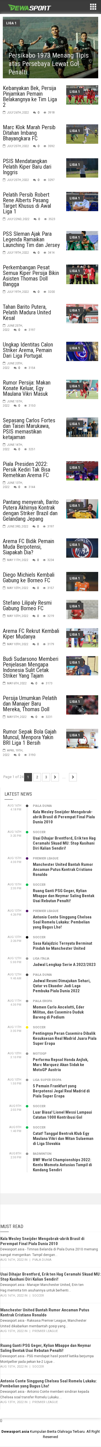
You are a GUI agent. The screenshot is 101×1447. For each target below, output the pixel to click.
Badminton (42, 1154)
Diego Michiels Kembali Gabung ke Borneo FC (28, 577)
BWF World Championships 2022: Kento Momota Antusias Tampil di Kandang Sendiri (62, 1164)
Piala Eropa (42, 1001)
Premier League (45, 858)
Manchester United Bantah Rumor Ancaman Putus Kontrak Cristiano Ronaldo (63, 869)
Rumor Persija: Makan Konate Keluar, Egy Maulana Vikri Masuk (26, 388)
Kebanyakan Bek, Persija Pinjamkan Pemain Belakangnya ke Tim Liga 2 (30, 96)
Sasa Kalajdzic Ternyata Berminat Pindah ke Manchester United (62, 946)
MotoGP (40, 1053)
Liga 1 (11, 23)
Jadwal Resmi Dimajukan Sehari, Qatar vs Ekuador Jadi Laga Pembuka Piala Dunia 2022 (62, 985)
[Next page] (55, 777)
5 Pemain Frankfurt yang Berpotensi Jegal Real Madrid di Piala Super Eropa (61, 1091)
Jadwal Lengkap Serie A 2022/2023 (64, 964)
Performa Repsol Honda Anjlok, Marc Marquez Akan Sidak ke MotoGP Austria (60, 1064)
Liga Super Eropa (47, 1080)
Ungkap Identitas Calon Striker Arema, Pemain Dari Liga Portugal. (28, 350)
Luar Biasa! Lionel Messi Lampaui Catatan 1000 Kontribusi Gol (62, 1115)
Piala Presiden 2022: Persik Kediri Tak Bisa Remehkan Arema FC (26, 470)
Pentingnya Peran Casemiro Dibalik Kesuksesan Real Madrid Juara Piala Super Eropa (65, 1038)
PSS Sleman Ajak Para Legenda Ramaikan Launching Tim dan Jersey (31, 239)
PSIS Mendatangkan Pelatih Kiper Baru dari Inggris (27, 167)
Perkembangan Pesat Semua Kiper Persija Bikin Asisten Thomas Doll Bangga (31, 275)
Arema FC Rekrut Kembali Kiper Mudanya (31, 634)
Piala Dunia (42, 806)
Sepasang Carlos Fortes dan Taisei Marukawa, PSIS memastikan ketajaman (29, 428)
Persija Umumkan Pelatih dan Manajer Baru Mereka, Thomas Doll (30, 704)
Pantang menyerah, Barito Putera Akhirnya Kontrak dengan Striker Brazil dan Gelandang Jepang (31, 510)
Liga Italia (41, 958)
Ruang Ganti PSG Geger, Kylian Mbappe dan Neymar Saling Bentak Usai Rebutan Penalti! (63, 895)
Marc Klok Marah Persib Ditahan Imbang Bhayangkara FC (29, 133)
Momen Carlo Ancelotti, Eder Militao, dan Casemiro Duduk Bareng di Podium (58, 1012)
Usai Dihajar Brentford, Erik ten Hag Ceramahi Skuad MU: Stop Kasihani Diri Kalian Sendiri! (64, 843)
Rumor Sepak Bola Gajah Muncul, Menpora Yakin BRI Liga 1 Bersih (29, 737)
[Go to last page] (73, 777)
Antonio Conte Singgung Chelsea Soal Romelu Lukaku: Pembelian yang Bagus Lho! (62, 922)
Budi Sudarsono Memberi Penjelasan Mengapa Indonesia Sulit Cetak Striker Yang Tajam (30, 667)
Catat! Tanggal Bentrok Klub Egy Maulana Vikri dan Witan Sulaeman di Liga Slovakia (63, 1138)
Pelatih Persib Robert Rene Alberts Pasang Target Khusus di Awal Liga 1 (27, 203)
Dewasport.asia (15, 1431)
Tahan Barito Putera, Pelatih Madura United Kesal (27, 312)
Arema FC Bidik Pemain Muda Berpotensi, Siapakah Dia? (28, 547)
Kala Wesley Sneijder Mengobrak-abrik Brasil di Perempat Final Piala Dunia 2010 (64, 816)
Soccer (39, 832)
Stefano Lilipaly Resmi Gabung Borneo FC (27, 605)
